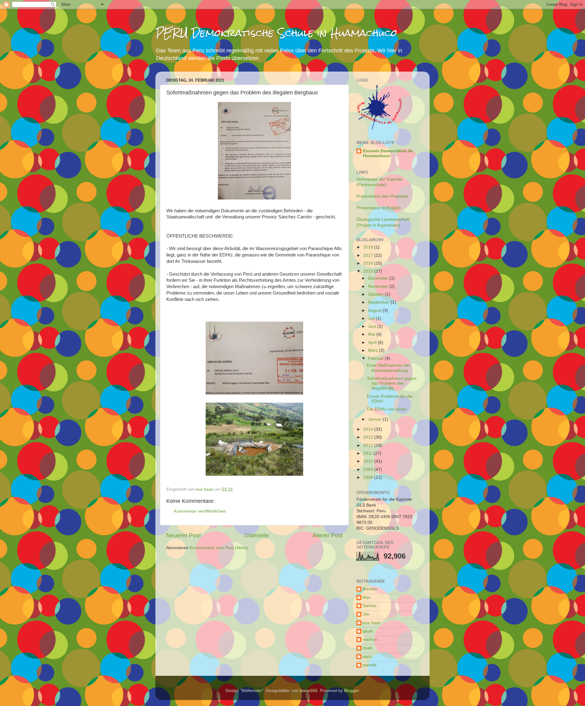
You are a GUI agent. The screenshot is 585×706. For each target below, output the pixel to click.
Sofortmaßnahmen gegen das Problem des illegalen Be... (392, 383)
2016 (368, 263)
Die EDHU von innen (386, 409)
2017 (368, 255)
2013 (368, 437)
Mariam (370, 589)
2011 (368, 453)
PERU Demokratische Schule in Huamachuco (276, 33)
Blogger (351, 690)
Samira (369, 605)
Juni (372, 326)
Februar (376, 358)
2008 (368, 477)
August (375, 310)
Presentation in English (378, 208)
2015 (368, 271)
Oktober (376, 294)
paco (367, 656)
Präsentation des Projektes (382, 196)
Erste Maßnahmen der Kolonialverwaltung (388, 367)
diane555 (308, 690)
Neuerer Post (183, 535)
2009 (368, 469)
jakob (368, 631)
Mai (372, 334)
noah (367, 648)
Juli (372, 318)
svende (370, 665)
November (378, 286)
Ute (366, 614)
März (373, 350)
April (373, 342)
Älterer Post (327, 535)
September (379, 302)
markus (370, 639)
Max (367, 597)
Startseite (256, 535)
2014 (368, 429)
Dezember (378, 278)
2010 (368, 461)
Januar (375, 419)
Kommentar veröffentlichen (200, 511)
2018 (368, 247)
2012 (368, 445)
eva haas (371, 622)
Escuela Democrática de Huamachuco (388, 153)
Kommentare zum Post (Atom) (219, 547)
